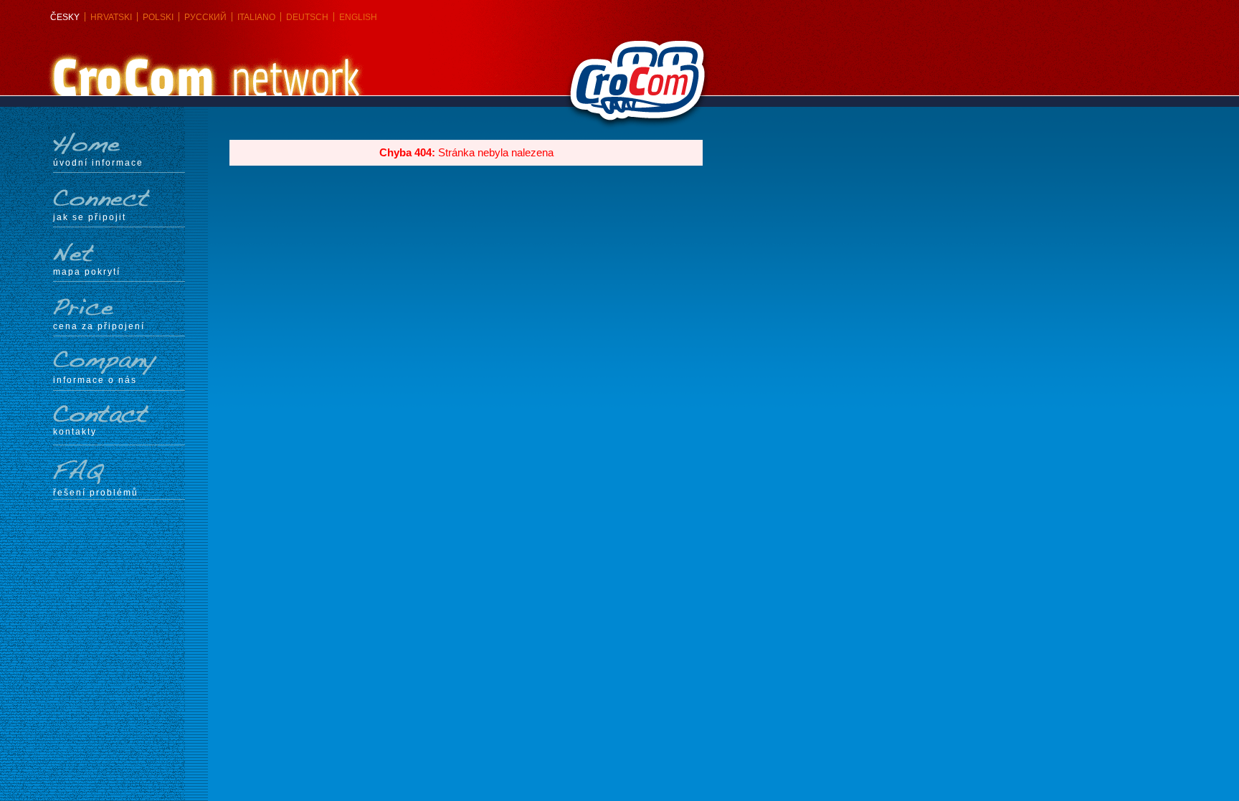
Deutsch (307, 17)
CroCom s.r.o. (592, 46)
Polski (158, 17)
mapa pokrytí (86, 271)
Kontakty (75, 431)
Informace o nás (95, 379)
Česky (65, 17)
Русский (205, 17)
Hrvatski (111, 17)
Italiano (256, 17)
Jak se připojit (89, 217)
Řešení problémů (95, 492)
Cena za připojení (99, 326)
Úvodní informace (98, 162)
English (358, 17)
